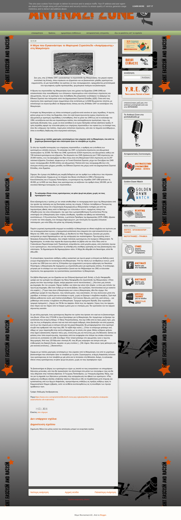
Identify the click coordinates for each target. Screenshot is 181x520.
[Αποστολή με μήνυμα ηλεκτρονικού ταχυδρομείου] (37, 408)
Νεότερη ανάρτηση (39, 492)
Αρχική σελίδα (72, 492)
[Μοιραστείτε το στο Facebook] (44, 408)
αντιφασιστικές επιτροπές (97, 33)
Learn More (138, 6)
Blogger (103, 515)
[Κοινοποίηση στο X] (42, 408)
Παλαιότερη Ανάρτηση (105, 492)
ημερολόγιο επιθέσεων (71, 33)
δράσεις (52, 33)
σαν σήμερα (43, 412)
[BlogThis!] (39, 408)
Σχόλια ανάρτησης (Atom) (78, 499)
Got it (150, 6)
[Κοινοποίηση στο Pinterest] (46, 408)
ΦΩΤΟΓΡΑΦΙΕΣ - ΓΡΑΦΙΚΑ (135, 236)
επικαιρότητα (37, 33)
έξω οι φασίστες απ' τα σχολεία (128, 33)
